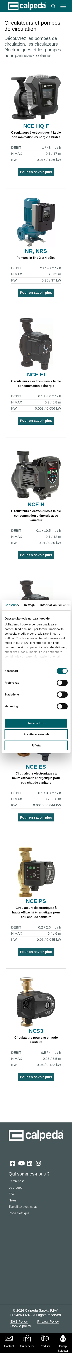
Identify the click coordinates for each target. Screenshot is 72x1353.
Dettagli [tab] (29, 605)
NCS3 (36, 1031)
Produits (45, 1346)
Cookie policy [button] (20, 1326)
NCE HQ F (36, 126)
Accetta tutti (36, 723)
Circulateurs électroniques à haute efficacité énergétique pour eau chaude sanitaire (36, 778)
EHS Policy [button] (19, 1321)
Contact (9, 1346)
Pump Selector (63, 1348)
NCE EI (36, 375)
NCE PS (36, 901)
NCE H (36, 504)
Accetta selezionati (36, 734)
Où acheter (27, 1346)
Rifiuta (36, 745)
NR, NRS (36, 251)
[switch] (62, 683)
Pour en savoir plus (36, 172)
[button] (63, 6)
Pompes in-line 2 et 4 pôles (36, 257)
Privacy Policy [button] (48, 1321)
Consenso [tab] (11, 605)
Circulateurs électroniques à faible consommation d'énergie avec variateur (36, 515)
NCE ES (36, 767)
